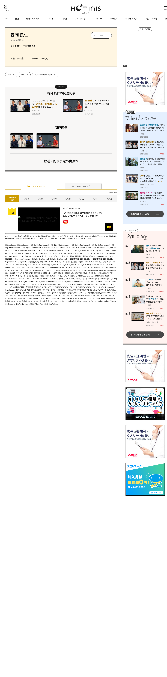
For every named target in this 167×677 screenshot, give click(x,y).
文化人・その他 (151, 18)
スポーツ (98, 18)
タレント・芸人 (130, 18)
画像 (23, 74)
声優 (65, 18)
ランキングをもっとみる (141, 334)
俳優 (17, 18)
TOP (6, 18)
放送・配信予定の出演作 (43, 74)
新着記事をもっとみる (140, 214)
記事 (9, 74)
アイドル (52, 18)
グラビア (113, 18)
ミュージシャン (80, 18)
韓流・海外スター (33, 18)
